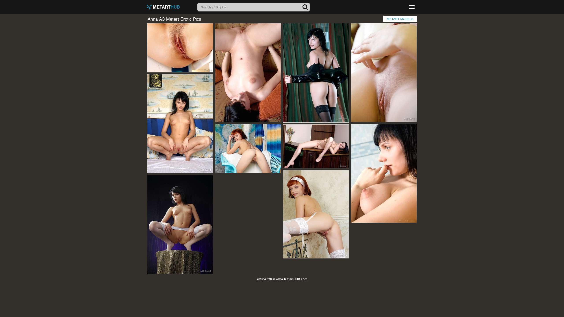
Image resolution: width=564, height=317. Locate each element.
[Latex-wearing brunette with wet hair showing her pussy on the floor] (316, 73)
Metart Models (400, 19)
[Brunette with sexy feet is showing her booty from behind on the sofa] (384, 173)
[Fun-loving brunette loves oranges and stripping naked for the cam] (316, 146)
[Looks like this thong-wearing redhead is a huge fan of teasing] (248, 148)
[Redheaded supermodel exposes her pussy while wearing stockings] (316, 214)
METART (166, 7)
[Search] (305, 7)
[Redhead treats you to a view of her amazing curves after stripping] (180, 47)
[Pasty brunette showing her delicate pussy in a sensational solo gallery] (248, 72)
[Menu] (412, 7)
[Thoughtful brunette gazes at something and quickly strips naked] (180, 123)
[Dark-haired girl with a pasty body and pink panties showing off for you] (384, 72)
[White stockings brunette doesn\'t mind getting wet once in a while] (180, 224)
